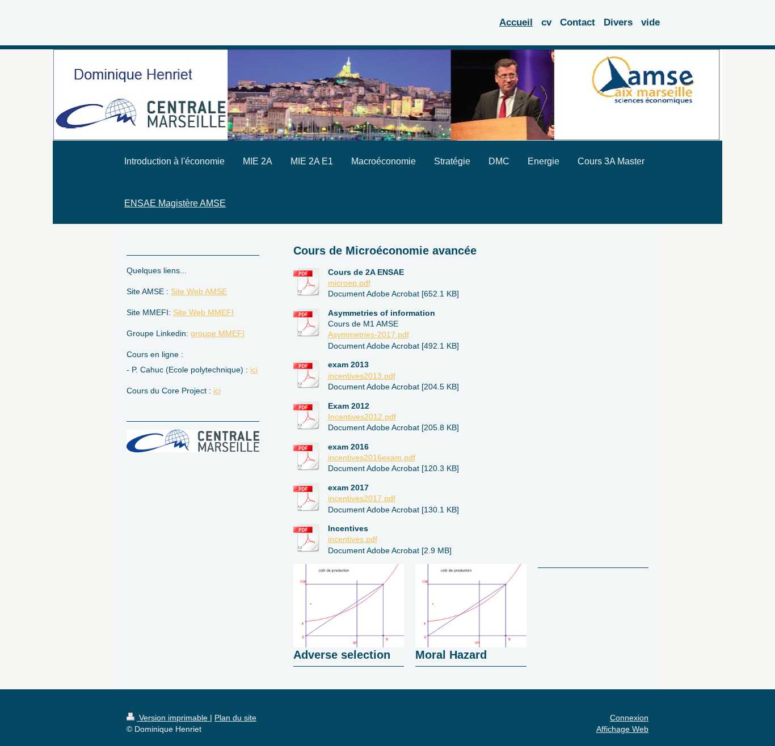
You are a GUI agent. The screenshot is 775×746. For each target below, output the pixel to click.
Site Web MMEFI (203, 312)
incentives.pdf (352, 539)
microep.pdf (349, 282)
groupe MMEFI (218, 333)
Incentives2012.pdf (362, 416)
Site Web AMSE (199, 291)
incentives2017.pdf (361, 498)
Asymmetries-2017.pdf (368, 334)
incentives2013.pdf (361, 375)
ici (254, 369)
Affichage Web (622, 729)
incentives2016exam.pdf (371, 457)
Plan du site (235, 717)
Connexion (629, 717)
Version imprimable (173, 717)
